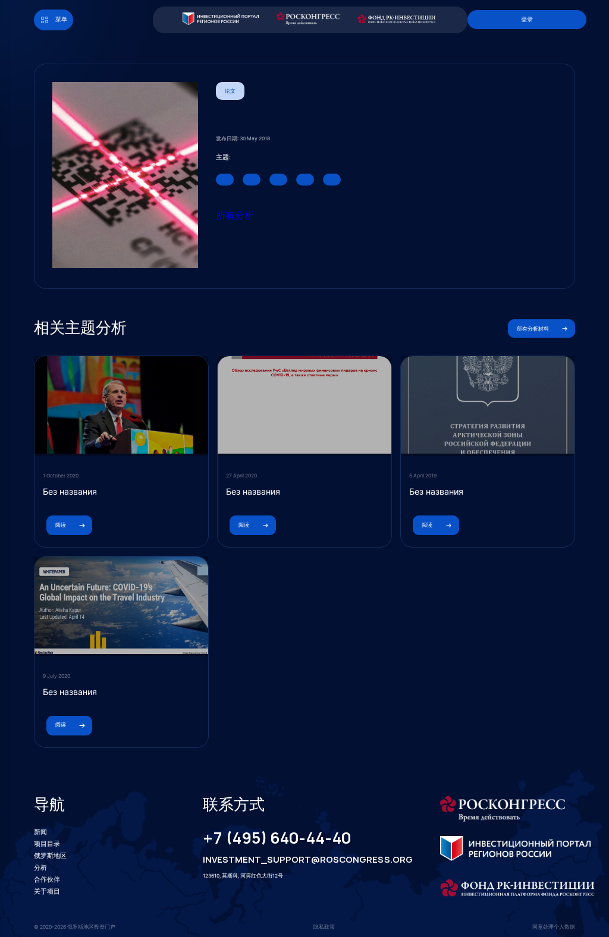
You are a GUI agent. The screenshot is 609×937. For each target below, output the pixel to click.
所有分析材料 (533, 329)
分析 (40, 867)
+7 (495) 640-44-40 (277, 838)
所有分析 (235, 215)
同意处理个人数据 (553, 927)
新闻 (40, 832)
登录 (527, 19)
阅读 (60, 525)
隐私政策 (324, 927)
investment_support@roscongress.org (298, 859)
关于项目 (47, 891)
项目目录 (47, 843)
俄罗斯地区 (50, 855)
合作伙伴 (47, 879)
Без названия (70, 491)
